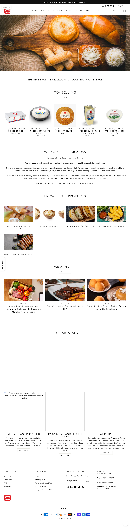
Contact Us (79, 11)
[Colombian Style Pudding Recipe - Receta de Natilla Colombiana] (106, 290)
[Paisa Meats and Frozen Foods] (64, 411)
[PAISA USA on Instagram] (67, 487)
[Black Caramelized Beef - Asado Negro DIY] (64, 290)
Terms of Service (41, 486)
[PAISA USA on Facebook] (71, 487)
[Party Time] (106, 411)
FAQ (87, 11)
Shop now (23, 450)
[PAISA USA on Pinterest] (83, 487)
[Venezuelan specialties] (23, 411)
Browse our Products (55, 11)
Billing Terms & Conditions (44, 490)
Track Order (8, 486)
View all (65, 97)
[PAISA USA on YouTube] (75, 487)
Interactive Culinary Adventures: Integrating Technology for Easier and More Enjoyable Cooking (23, 309)
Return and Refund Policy (44, 483)
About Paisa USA (37, 11)
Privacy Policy (40, 476)
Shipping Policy (40, 480)
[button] (6, 7)
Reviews (96, 11)
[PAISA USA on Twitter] (79, 487)
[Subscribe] (87, 480)
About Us (7, 476)
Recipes (69, 11)
